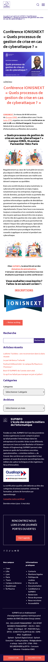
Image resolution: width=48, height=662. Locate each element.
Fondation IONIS (28, 649)
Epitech (11, 638)
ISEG (38, 626)
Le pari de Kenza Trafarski (14, 360)
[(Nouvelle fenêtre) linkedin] (12, 551)
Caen (8, 568)
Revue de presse (35, 597)
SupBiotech (26, 635)
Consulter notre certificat (14, 499)
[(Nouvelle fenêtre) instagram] (7, 551)
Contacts (32, 571)
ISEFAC (11, 629)
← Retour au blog (13, 322)
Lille (7, 571)
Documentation (34, 658)
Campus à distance (14, 583)
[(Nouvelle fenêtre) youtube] (15, 551)
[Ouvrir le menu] (43, 4)
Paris (8, 577)
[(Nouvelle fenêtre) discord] (18, 551)
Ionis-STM (7, 120)
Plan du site (33, 583)
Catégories (8, 386)
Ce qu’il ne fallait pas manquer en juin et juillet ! (23, 374)
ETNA (30, 643)
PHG (35, 643)
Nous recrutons (34, 600)
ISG (7, 623)
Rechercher (38, 5)
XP (25, 629)
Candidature (13, 658)
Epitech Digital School (24, 638)
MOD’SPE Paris (33, 629)
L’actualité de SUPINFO (18, 16)
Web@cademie (35, 641)
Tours (8, 580)
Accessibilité (33, 603)
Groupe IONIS (11, 117)
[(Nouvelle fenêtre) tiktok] (9, 551)
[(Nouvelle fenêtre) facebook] (4, 551)
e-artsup (13, 643)
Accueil (5, 16)
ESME (38, 632)
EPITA (9, 632)
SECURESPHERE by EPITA (19, 646)
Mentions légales (35, 574)
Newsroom (33, 594)
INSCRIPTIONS (24, 291)
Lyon (8, 574)
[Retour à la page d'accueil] (5, 421)
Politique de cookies (33, 579)
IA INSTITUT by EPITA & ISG (23, 632)
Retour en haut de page (41, 651)
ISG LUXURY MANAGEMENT (21, 623)
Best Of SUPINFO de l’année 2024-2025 (19, 370)
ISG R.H (31, 626)
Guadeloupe (11, 586)
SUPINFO (16, 266)
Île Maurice (10, 589)
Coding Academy (21, 641)
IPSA (19, 635)
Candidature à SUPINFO (34, 590)
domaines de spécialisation (23, 269)
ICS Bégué (19, 629)
